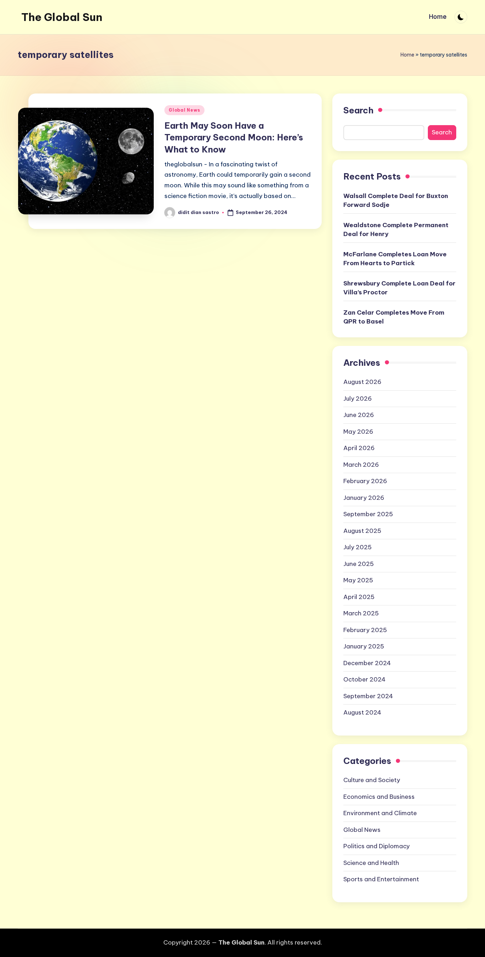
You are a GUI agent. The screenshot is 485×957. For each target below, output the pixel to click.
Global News (184, 110)
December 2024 (367, 663)
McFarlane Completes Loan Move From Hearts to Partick (395, 258)
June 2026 (358, 415)
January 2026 (363, 498)
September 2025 (368, 514)
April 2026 (359, 448)
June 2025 (358, 564)
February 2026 (365, 481)
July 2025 (357, 547)
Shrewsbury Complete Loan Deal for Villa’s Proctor (399, 287)
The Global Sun (61, 17)
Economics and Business (379, 797)
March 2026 (361, 465)
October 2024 (364, 679)
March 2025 (361, 613)
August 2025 (362, 531)
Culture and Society (371, 780)
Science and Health (371, 863)
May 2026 (358, 431)
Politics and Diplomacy (376, 846)
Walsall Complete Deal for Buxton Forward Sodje (395, 200)
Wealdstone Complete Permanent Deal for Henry (395, 229)
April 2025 (359, 597)
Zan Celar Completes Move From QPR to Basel (393, 317)
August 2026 (362, 382)
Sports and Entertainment (381, 879)
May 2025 (358, 580)
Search (358, 110)
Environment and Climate (380, 813)
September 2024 (368, 696)
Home (407, 55)
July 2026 (357, 398)
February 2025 (365, 630)
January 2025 (363, 646)
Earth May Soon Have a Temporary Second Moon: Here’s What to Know (233, 137)
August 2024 (362, 712)
